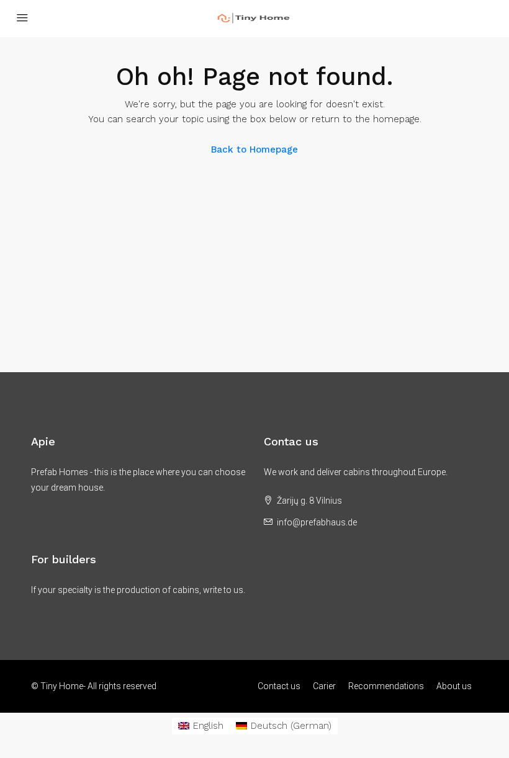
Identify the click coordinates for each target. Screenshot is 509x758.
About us (454, 686)
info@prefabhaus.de (317, 522)
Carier (324, 686)
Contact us (279, 686)
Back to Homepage (254, 149)
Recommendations (386, 686)
